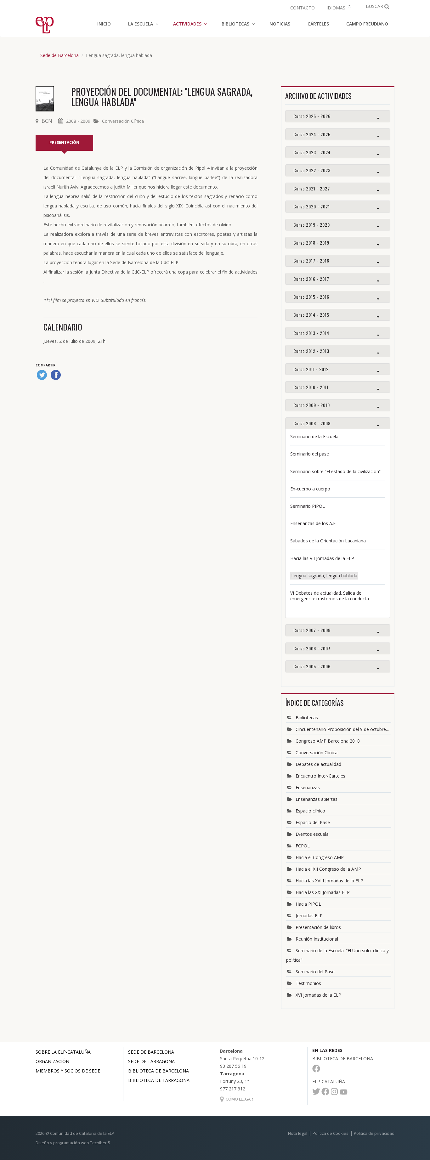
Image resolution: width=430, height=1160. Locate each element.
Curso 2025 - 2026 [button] (312, 116)
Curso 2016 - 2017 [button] (311, 278)
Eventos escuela (312, 834)
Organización (52, 1061)
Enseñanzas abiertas (316, 799)
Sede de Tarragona (151, 1061)
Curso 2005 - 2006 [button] (312, 666)
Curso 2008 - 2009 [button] (312, 423)
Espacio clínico (310, 811)
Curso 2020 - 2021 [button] (311, 206)
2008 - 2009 (78, 121)
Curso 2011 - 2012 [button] (311, 369)
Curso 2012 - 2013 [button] (311, 350)
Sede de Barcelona (59, 55)
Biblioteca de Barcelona (158, 1071)
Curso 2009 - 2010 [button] (311, 405)
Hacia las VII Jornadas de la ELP (322, 558)
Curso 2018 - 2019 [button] (311, 242)
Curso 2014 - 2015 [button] (311, 314)
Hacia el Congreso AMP (320, 857)
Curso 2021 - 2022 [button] (311, 188)
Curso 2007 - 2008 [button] (312, 630)
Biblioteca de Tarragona (159, 1080)
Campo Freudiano (367, 24)
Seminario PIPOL (307, 506)
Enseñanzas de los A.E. (313, 523)
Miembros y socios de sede (68, 1071)
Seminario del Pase (315, 972)
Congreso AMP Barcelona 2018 (328, 741)
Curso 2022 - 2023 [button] (312, 170)
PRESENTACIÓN (64, 142)
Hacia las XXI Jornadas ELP (323, 892)
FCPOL (303, 846)
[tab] (338, 116)
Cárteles (318, 24)
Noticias (279, 24)
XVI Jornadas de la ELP (318, 995)
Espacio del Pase (313, 822)
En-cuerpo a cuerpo (310, 489)
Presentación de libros (318, 927)
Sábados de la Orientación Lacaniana (328, 541)
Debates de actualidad (318, 764)
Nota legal (297, 1133)
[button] (338, 7)
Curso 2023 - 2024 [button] (312, 152)
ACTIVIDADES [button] (187, 24)
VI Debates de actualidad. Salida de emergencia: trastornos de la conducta (329, 596)
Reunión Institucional (317, 939)
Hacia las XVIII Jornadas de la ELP (329, 881)
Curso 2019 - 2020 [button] (311, 224)
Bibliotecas (307, 718)
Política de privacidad (374, 1133)
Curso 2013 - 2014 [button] (311, 333)
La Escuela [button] (140, 24)
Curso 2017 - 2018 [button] (311, 260)
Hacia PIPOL (308, 904)
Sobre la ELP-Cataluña (63, 1052)
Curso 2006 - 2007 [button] (312, 648)
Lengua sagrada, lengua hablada (324, 576)
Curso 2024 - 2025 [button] (312, 134)
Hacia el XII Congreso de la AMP (328, 869)
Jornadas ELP (309, 916)
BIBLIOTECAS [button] (235, 24)
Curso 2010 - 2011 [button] (311, 387)
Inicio (104, 24)
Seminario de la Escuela (314, 436)
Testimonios (308, 983)
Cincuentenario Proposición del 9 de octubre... (342, 729)
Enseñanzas (308, 787)
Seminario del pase (309, 454)
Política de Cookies (330, 1133)
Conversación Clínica (123, 121)
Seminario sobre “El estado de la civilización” (335, 471)
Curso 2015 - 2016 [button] (311, 296)
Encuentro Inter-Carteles (320, 776)
